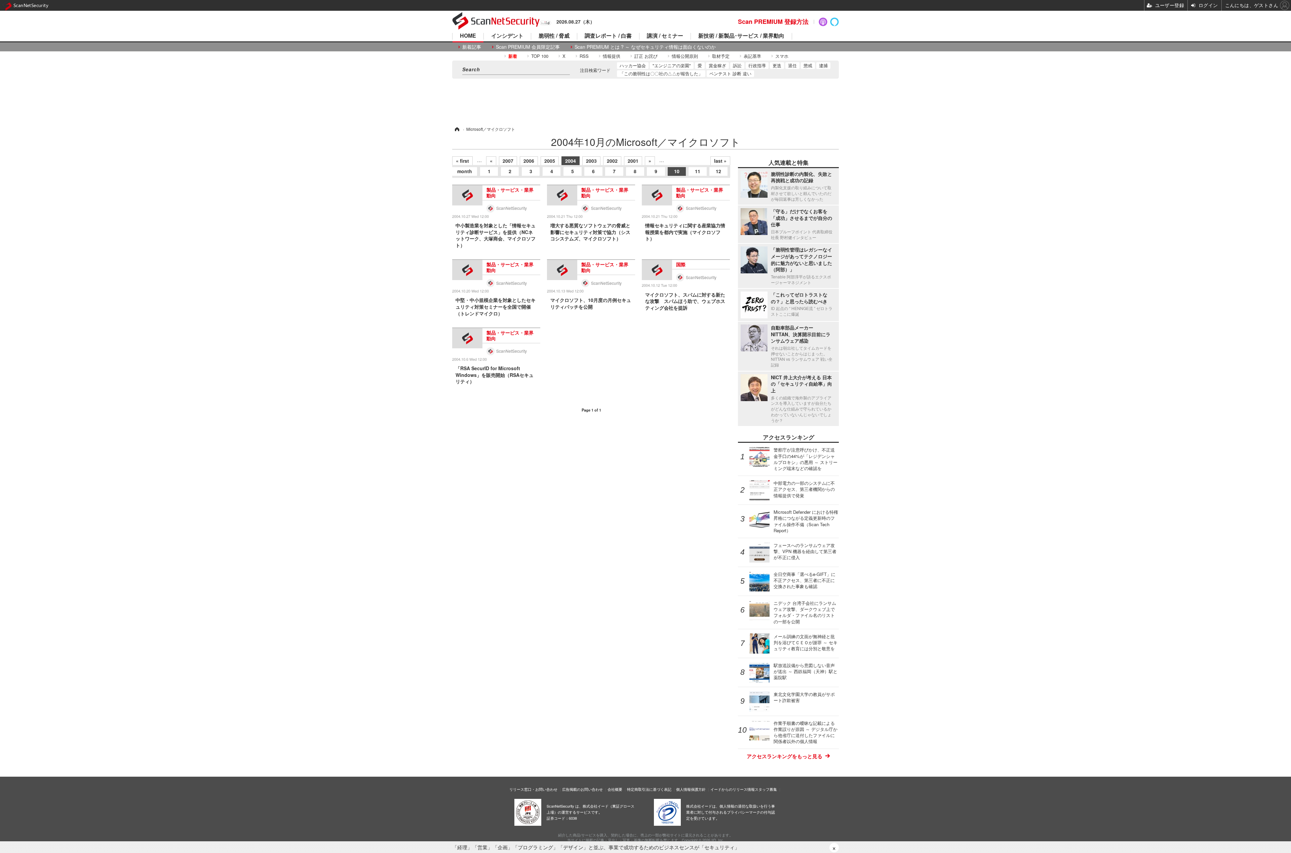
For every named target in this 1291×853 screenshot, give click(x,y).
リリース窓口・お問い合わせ (533, 789)
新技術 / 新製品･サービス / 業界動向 (741, 36)
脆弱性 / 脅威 (554, 36)
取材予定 (721, 56)
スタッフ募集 (766, 789)
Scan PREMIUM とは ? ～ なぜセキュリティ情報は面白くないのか (645, 47)
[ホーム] (456, 129)
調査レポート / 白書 (608, 36)
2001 (633, 160)
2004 (570, 160)
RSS (584, 56)
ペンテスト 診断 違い (730, 73)
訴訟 (737, 65)
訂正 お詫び (646, 56)
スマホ (781, 56)
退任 (792, 65)
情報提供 (611, 56)
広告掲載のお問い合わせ (582, 789)
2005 (549, 160)
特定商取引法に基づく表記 (649, 789)
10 (676, 171)
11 (697, 171)
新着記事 (471, 47)
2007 (508, 160)
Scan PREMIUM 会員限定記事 (528, 47)
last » (720, 160)
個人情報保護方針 (691, 789)
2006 (528, 160)
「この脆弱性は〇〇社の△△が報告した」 (661, 73)
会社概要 (615, 789)
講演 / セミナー (665, 36)
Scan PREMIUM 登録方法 (773, 21)
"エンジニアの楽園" (672, 65)
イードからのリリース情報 (732, 789)
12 (718, 171)
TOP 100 (539, 56)
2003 (591, 160)
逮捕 (823, 65)
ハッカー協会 (633, 65)
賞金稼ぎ (717, 65)
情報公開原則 (685, 56)
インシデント (507, 36)
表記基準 (752, 56)
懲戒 (808, 65)
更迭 (777, 65)
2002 (612, 160)
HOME (468, 36)
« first (462, 160)
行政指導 (757, 65)
